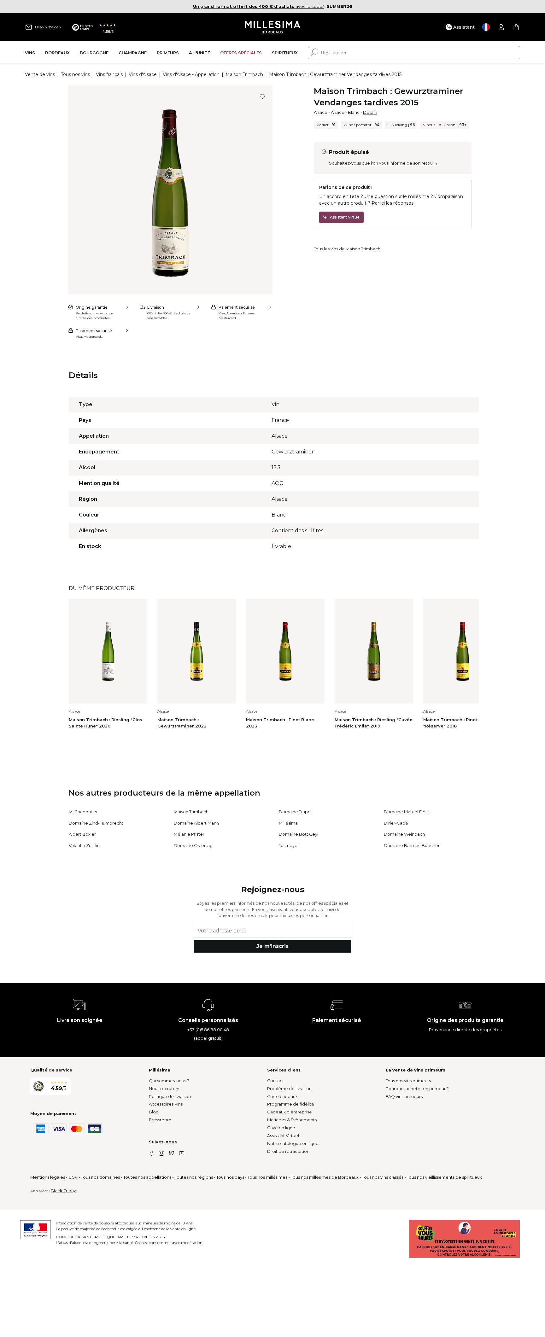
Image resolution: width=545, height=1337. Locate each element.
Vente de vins (40, 74)
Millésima (288, 823)
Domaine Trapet (295, 811)
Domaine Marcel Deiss (407, 811)
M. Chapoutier (83, 811)
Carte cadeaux (282, 1096)
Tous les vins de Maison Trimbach (347, 248)
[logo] (272, 27)
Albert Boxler (82, 834)
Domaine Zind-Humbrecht (96, 823)
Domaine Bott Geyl (298, 834)
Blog (154, 1111)
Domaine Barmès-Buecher (412, 845)
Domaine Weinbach (404, 834)
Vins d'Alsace (143, 74)
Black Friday (63, 1190)
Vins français (109, 74)
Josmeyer (289, 845)
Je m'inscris (272, 946)
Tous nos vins (75, 74)
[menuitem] (30, 52)
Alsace (320, 112)
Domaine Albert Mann (196, 823)
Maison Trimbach (244, 74)
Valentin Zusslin (84, 845)
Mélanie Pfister (189, 834)
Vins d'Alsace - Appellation (191, 74)
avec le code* (258, 6)
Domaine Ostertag (193, 845)
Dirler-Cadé (396, 823)
